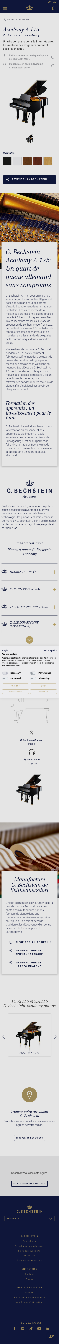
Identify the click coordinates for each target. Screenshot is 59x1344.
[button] (7, 650)
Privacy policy (50, 650)
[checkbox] (5, 673)
